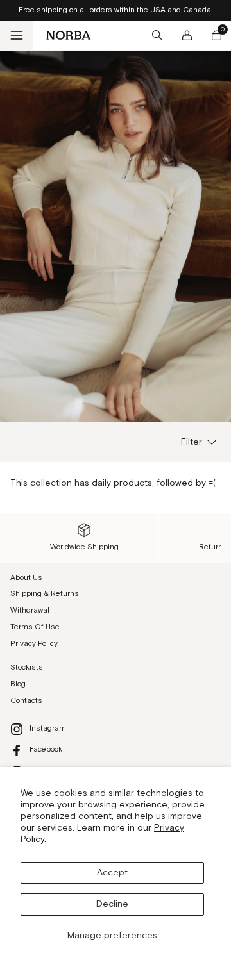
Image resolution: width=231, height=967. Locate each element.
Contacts (26, 701)
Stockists (26, 667)
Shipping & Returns (44, 594)
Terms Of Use (35, 627)
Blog (18, 684)
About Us (26, 578)
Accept (112, 873)
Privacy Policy (34, 644)
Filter (191, 442)
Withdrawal (29, 610)
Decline (112, 904)
